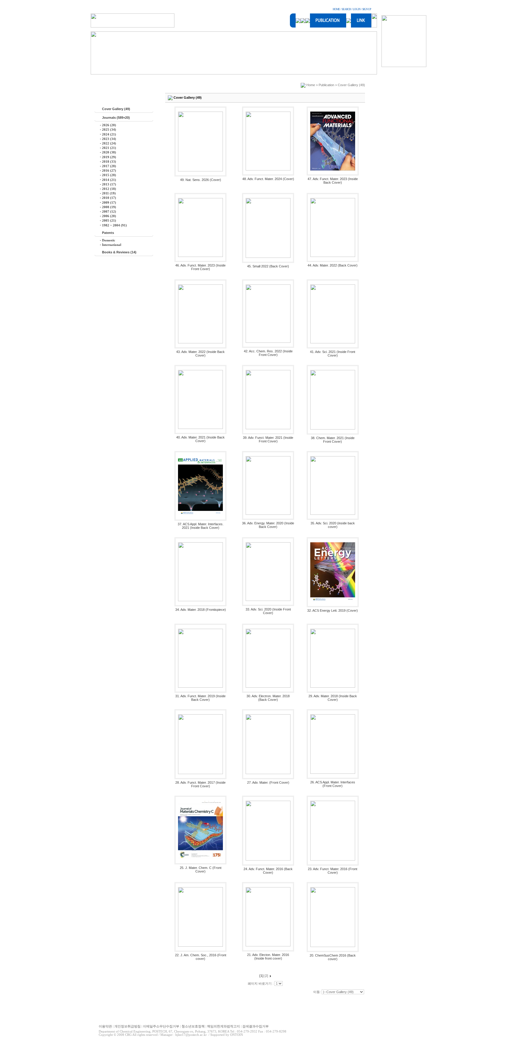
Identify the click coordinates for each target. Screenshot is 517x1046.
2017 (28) (109, 166)
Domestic (108, 240)
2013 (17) (109, 184)
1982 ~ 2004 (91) (114, 225)
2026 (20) (109, 125)
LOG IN (357, 9)
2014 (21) (109, 180)
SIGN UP (366, 9)
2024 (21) (109, 134)
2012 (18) (109, 189)
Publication (326, 85)
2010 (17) (109, 198)
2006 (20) (109, 216)
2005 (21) (109, 220)
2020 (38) (109, 152)
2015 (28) (109, 175)
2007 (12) (109, 211)
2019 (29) (109, 157)
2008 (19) (109, 207)
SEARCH (346, 9)
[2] (266, 976)
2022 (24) (109, 143)
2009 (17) (109, 202)
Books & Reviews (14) (119, 252)
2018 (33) (109, 161)
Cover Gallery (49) (116, 109)
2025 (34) (109, 129)
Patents (108, 233)
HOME (336, 9)
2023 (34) (109, 139)
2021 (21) (109, 148)
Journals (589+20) (116, 117)
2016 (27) (109, 170)
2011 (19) (109, 193)
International (111, 244)
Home (310, 85)
